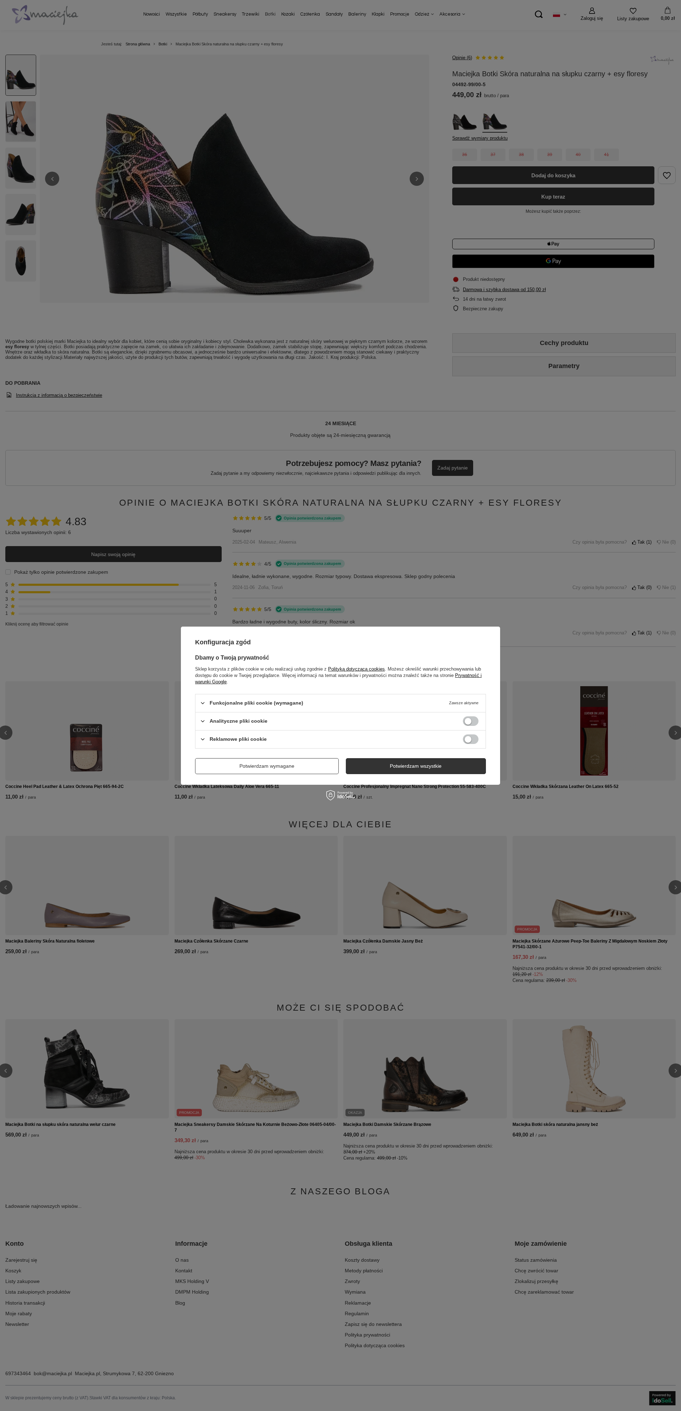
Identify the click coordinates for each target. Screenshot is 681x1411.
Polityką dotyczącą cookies (356, 668)
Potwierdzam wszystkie (416, 766)
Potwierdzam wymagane (266, 766)
